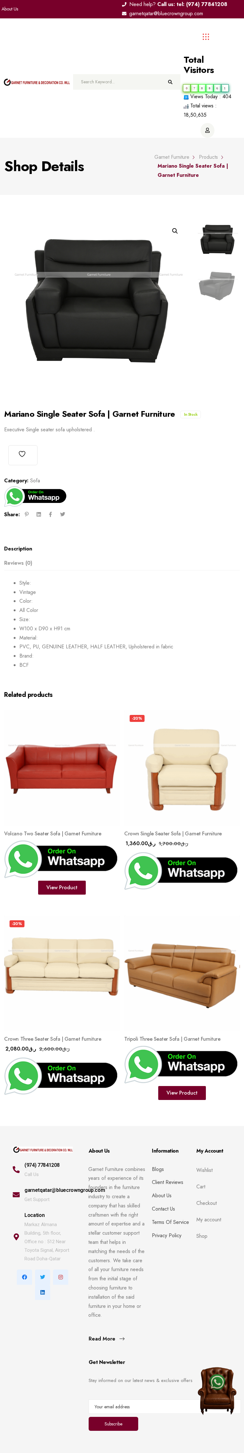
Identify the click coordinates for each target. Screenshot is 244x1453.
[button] (175, 231)
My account (208, 1219)
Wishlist (204, 1170)
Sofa (35, 480)
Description (18, 548)
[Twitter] (42, 1277)
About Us (10, 9)
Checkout (206, 1203)
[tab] (120, 549)
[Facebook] (24, 1277)
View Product (62, 887)
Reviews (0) (18, 563)
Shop (201, 1236)
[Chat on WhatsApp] (217, 1384)
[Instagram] (60, 1277)
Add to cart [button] (146, 887)
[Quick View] (110, 720)
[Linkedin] (42, 1292)
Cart (200, 1186)
